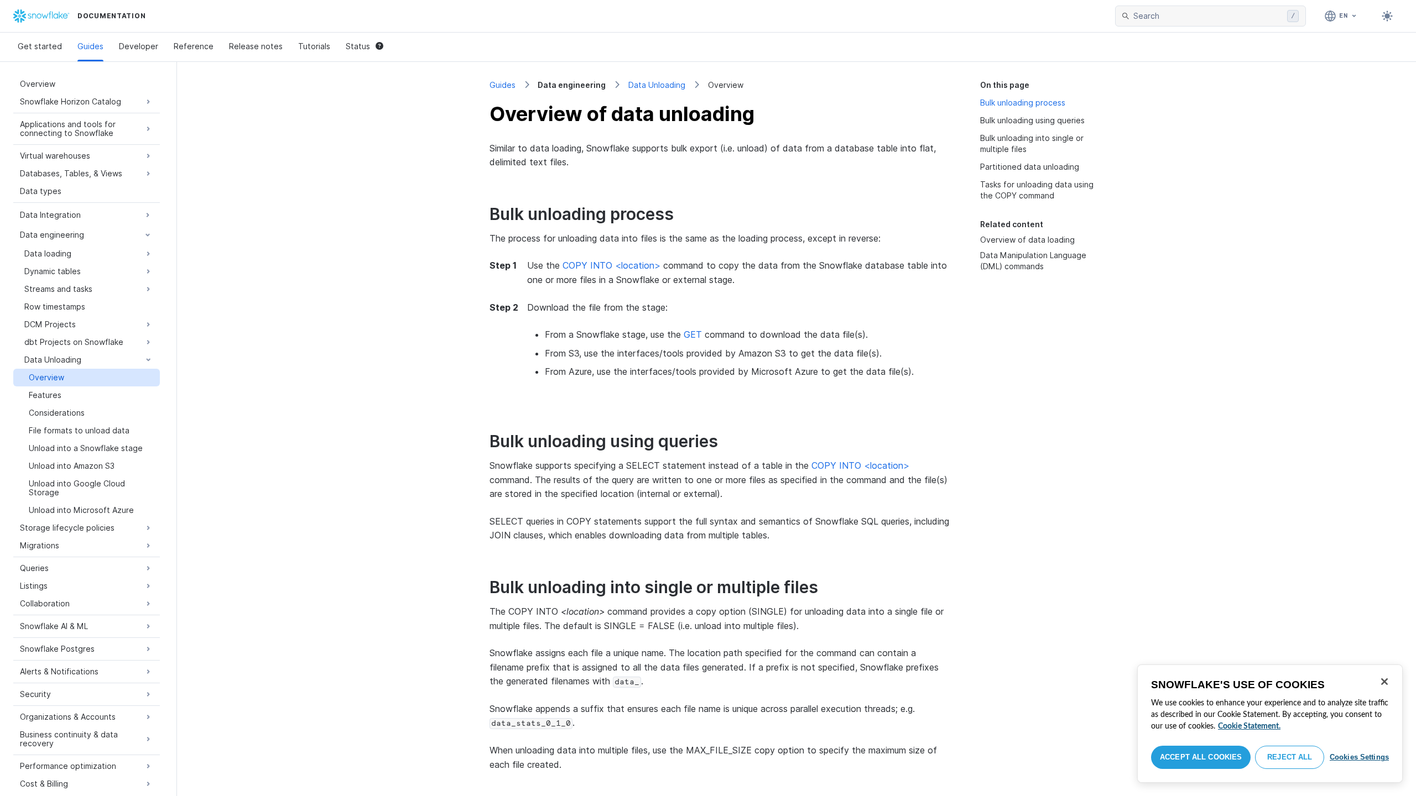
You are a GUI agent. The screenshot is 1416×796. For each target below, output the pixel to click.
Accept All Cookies (1201, 757)
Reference (194, 46)
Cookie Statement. (1249, 726)
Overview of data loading (1027, 239)
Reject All (1289, 757)
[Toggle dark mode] (1387, 16)
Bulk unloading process (1022, 102)
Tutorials (314, 46)
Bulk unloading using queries (1032, 120)
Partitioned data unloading (1029, 166)
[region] (1270, 723)
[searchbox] (1208, 16)
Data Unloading (656, 85)
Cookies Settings (1359, 757)
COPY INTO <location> (611, 265)
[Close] (1384, 681)
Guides (90, 46)
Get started (40, 46)
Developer (138, 46)
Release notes (256, 46)
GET (693, 334)
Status (358, 46)
